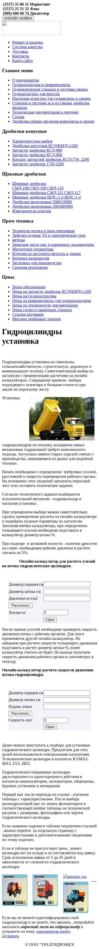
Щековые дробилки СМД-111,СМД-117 (46, 193)
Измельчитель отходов (31, 211)
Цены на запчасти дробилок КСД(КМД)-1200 (51, 291)
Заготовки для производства (36, 263)
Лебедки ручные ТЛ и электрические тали (49, 235)
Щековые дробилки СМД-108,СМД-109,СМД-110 (37, 185)
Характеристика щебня (32, 141)
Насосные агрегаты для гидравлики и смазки (51, 98)
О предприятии (25, 80)
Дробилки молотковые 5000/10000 (42, 202)
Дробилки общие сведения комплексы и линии (53, 121)
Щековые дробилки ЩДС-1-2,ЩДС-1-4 (46, 197)
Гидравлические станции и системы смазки (50, 89)
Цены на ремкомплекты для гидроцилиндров (51, 300)
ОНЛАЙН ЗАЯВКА (18, 18)
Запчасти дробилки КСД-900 (37, 150)
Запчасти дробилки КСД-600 (37, 155)
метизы (18, 240)
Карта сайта (22, 60)
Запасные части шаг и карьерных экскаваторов (53, 244)
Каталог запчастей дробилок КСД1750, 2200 (50, 159)
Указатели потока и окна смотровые (43, 231)
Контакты (20, 56)
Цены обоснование (28, 287)
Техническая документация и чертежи (45, 112)
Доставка (20, 51)
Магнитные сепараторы (33, 249)
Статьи (18, 117)
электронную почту (53, 931)
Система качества (27, 47)
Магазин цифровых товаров (36, 319)
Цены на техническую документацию (45, 305)
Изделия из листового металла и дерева (46, 253)
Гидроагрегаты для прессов (36, 94)
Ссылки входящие (28, 314)
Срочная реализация (29, 267)
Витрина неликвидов (30, 258)
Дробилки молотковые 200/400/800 (42, 206)
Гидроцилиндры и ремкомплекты (41, 85)
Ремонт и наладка (27, 42)
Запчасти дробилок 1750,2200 (38, 164)
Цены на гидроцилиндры (34, 296)
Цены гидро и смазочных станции (42, 310)
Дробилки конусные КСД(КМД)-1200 (45, 146)
